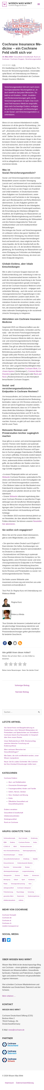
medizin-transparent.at (10, 926)
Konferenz (31, 879)
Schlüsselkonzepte (9, 838)
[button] (5, 643)
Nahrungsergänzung (29, 850)
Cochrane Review (24, 842)
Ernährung (34, 838)
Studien (26, 875)
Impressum (9, 1083)
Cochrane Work (31, 368)
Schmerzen (35, 875)
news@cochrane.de (16, 1030)
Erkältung (26, 859)
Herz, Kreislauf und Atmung (18, 795)
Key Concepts (23, 838)
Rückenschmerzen (26, 846)
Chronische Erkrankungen (17, 785)
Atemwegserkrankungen (11, 871)
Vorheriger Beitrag (22, 685)
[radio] (6, 664)
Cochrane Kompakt (9, 915)
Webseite (6, 477)
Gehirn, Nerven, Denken (17, 792)
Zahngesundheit (9, 888)
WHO (15, 846)
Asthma (21, 900)
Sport (23, 879)
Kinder (21, 855)
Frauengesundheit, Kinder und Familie (22, 788)
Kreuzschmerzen (9, 863)
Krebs (10, 798)
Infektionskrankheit (9, 900)
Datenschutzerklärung (25, 1083)
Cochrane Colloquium (24, 888)
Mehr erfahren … (9, 996)
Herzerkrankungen (9, 855)
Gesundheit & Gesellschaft (23, 57)
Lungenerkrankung (28, 871)
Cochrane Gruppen (17, 59)
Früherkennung (8, 892)
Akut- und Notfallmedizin (17, 782)
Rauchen (6, 867)
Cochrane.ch (6, 923)
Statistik (35, 859)
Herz (30, 884)
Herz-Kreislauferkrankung (11, 850)
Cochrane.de (7, 918)
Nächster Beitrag (22, 692)
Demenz (17, 875)
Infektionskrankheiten (11, 816)
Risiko (5, 884)
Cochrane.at (6, 920)
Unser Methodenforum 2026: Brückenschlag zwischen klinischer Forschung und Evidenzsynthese (20, 743)
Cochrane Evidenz (10, 778)
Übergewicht (7, 875)
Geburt (16, 879)
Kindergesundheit (10, 819)
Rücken (27, 867)
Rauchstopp (20, 892)
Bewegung (7, 879)
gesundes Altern (9, 896)
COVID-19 (7, 846)
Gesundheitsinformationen (12, 859)
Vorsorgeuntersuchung (18, 884)
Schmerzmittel (17, 867)
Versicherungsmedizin (33, 59)
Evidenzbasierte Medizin (25, 863)
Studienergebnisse (33, 896)
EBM (5, 842)
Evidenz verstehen (10, 809)
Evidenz (12, 842)
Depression (20, 896)
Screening (31, 892)
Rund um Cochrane (11, 822)
